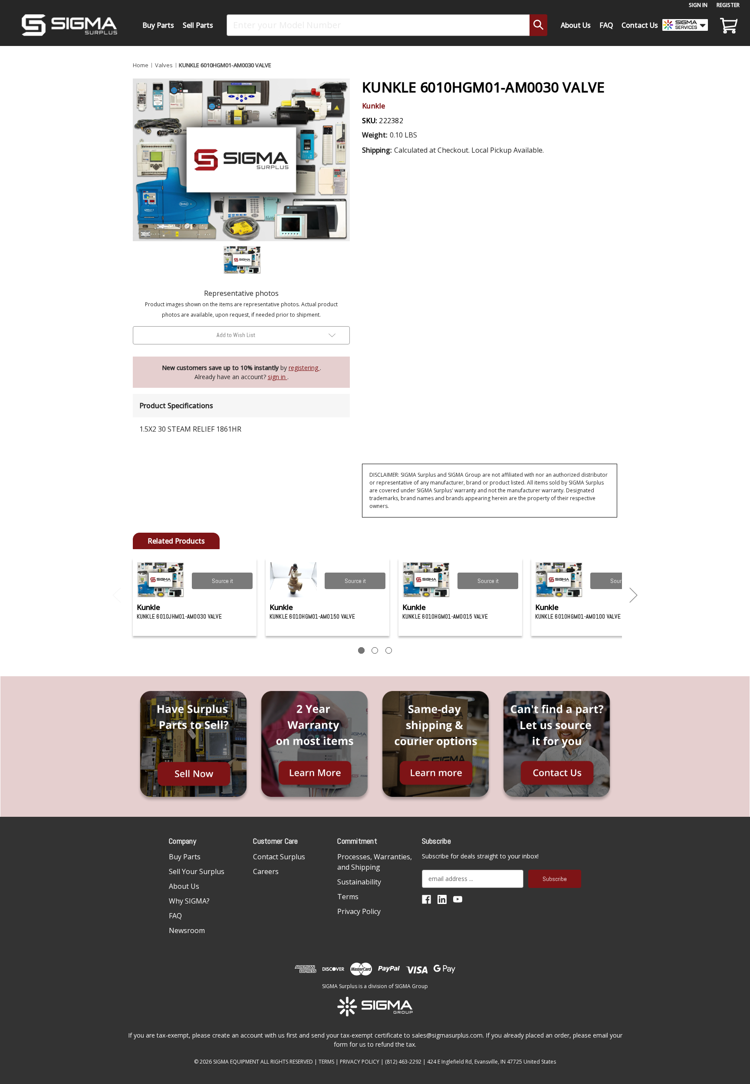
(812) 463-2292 (403, 1061)
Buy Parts (158, 25)
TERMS (326, 1061)
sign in (277, 377)
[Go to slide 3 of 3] (116, 595)
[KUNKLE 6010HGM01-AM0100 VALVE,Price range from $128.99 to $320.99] (559, 579)
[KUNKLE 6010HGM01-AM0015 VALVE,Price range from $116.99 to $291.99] (426, 579)
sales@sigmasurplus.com (447, 1035)
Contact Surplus (279, 856)
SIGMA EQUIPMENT (236, 1061)
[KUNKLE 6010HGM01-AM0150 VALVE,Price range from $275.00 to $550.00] (294, 579)
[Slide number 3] (388, 650)
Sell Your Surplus (196, 871)
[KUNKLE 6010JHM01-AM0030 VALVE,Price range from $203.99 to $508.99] (161, 579)
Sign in (698, 5)
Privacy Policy (359, 911)
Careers (266, 871)
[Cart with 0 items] (727, 25)
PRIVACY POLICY (359, 1061)
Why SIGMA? (189, 901)
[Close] (642, 74)
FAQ (606, 25)
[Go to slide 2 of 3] (633, 595)
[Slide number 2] (375, 650)
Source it (222, 581)
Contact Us (640, 25)
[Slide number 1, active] (361, 650)
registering (304, 368)
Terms (348, 896)
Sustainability (359, 882)
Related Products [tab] (176, 541)
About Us (576, 25)
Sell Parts (198, 25)
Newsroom (187, 930)
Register (728, 5)
